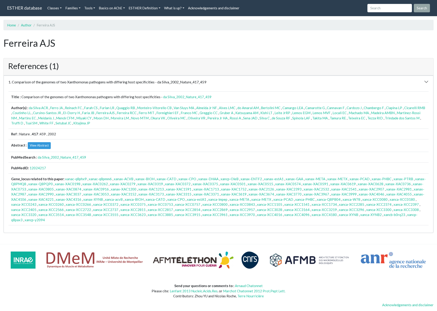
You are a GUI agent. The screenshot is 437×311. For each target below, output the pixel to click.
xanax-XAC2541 (344, 189)
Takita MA (320, 118)
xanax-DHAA (208, 179)
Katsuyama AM (246, 113)
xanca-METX (261, 199)
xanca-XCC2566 (51, 210)
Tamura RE (338, 118)
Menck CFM (65, 118)
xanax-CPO (187, 179)
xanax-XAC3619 (233, 194)
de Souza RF (281, 118)
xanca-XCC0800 (215, 204)
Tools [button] (88, 8)
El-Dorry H (71, 113)
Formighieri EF (167, 113)
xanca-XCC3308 (406, 210)
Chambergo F (374, 108)
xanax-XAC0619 (343, 184)
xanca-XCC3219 (324, 210)
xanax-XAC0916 (96, 189)
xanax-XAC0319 (150, 184)
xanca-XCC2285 (351, 204)
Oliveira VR (196, 118)
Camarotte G (315, 108)
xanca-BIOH (134, 199)
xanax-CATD (166, 179)
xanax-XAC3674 (261, 194)
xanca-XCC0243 (23, 204)
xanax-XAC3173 (151, 194)
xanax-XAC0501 (233, 184)
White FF (46, 123)
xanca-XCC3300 (378, 210)
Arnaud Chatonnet (249, 286)
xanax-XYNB (93, 199)
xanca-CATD (155, 199)
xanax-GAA (294, 179)
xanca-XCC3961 (215, 215)
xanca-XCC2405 (23, 210)
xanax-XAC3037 (68, 194)
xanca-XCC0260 (51, 204)
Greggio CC (209, 113)
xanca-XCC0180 (402, 199)
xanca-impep (217, 199)
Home (11, 25)
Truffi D (17, 123)
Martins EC (27, 118)
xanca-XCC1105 (269, 204)
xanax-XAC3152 (123, 194)
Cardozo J (354, 108)
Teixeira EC (356, 118)
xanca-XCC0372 (105, 204)
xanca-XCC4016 (269, 215)
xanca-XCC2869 (215, 210)
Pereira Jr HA (217, 118)
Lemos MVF (321, 113)
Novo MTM (140, 118)
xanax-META (315, 179)
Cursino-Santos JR (47, 113)
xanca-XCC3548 (78, 215)
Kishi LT (266, 113)
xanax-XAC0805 (41, 189)
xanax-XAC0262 (95, 184)
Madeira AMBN (383, 113)
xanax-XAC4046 (371, 194)
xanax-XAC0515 (260, 184)
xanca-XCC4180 (324, 215)
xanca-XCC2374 (378, 204)
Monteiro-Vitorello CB (154, 108)
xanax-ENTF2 (251, 179)
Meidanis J (46, 118)
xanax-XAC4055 (399, 194)
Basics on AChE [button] (110, 8)
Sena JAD (250, 118)
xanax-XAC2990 (41, 194)
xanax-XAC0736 (398, 184)
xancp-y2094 (35, 220)
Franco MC (189, 113)
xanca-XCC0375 (133, 204)
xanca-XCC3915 (187, 215)
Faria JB (88, 113)
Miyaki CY (83, 118)
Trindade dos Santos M (402, 118)
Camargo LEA (292, 108)
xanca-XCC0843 (242, 204)
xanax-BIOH (145, 179)
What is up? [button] (173, 8)
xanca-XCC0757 (187, 204)
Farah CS (91, 108)
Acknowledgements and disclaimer (213, 8)
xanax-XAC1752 (233, 189)
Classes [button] (53, 8)
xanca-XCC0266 (78, 204)
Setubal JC (63, 123)
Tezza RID (375, 118)
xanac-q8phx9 (76, 179)
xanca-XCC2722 (78, 210)
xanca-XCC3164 (297, 210)
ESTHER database (24, 7)
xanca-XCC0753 (160, 204)
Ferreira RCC (127, 113)
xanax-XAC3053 (96, 194)
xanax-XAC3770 (289, 194)
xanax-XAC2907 (371, 189)
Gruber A (226, 113)
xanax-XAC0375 (205, 184)
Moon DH (101, 118)
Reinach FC (73, 108)
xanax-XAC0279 (122, 184)
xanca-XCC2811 (133, 210)
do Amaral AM (248, 108)
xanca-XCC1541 (297, 204)
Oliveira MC (176, 118)
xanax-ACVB (123, 179)
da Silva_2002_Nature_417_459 (187, 97)
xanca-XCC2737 (105, 210)
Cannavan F (336, 108)
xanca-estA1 (196, 199)
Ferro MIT (146, 113)
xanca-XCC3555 (105, 215)
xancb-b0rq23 (394, 215)
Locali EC (340, 113)
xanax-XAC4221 (41, 199)
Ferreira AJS (105, 113)
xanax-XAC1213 (151, 189)
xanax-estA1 (274, 179)
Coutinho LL (22, 113)
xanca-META (239, 199)
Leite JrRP (282, 113)
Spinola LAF (301, 118)
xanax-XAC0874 (68, 189)
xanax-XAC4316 (68, 199)
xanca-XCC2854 (187, 210)
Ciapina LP (394, 108)
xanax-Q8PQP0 (40, 184)
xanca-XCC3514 (51, 215)
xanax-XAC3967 (316, 194)
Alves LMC (227, 108)
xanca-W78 (351, 199)
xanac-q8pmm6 (100, 179)
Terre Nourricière (250, 296)
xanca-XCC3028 (269, 210)
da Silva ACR (38, 108)
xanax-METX (337, 179)
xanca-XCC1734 (324, 204)
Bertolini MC (270, 108)
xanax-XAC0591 (315, 184)
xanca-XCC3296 (351, 210)
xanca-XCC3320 (23, 215)
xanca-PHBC (305, 199)
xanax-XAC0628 (370, 184)
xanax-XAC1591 (178, 189)
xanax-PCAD (360, 179)
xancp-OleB (230, 179)
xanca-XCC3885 (160, 215)
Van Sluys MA (184, 108)
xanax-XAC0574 (288, 184)
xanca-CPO (176, 199)
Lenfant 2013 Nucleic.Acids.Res (194, 291)
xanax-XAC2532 (316, 189)
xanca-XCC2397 (406, 204)
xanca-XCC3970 (242, 215)
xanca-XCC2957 (242, 210)
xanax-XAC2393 (289, 189)
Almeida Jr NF (206, 108)
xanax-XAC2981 (399, 189)
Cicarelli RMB (414, 108)
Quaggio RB (125, 108)
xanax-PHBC (381, 179)
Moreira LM (120, 118)
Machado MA (359, 113)
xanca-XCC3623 (133, 215)
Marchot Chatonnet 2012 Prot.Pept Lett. (254, 291)
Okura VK (158, 118)
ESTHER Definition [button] (143, 8)
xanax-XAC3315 (178, 194)
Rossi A (235, 118)
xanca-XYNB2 (371, 215)
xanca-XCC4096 (297, 215)
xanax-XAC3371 (206, 194)
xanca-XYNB (348, 215)
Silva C (264, 118)
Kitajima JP (81, 123)
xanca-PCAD (283, 199)
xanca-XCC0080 (375, 199)
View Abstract (39, 145)
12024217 (38, 168)
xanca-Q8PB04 (328, 199)
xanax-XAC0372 (178, 184)
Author (26, 25)
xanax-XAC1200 (123, 189)
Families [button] (71, 8)
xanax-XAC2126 (261, 189)
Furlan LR (107, 108)
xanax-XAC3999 (344, 194)
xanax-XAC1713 (206, 189)
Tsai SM (31, 123)
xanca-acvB (114, 199)
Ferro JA (56, 108)
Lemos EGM (301, 113)
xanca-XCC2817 (160, 210)
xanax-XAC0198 (67, 184)
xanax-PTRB (403, 179)
